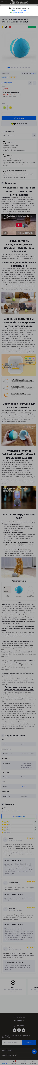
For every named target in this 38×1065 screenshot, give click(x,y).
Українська (24, 12)
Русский (23, 10)
